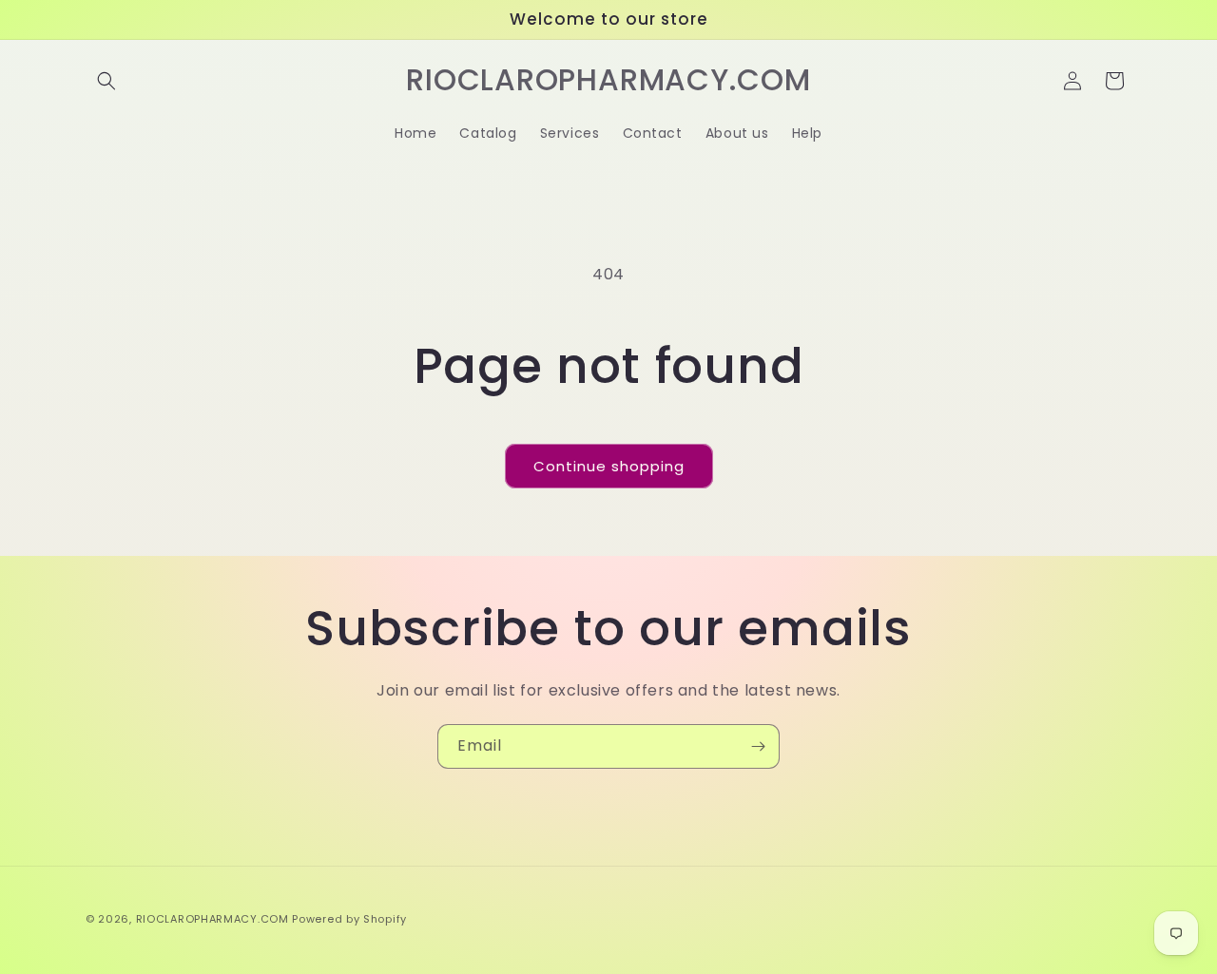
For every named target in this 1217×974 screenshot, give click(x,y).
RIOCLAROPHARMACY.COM (212, 918)
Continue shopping (609, 466)
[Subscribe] (758, 746)
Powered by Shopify (349, 918)
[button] (106, 81)
